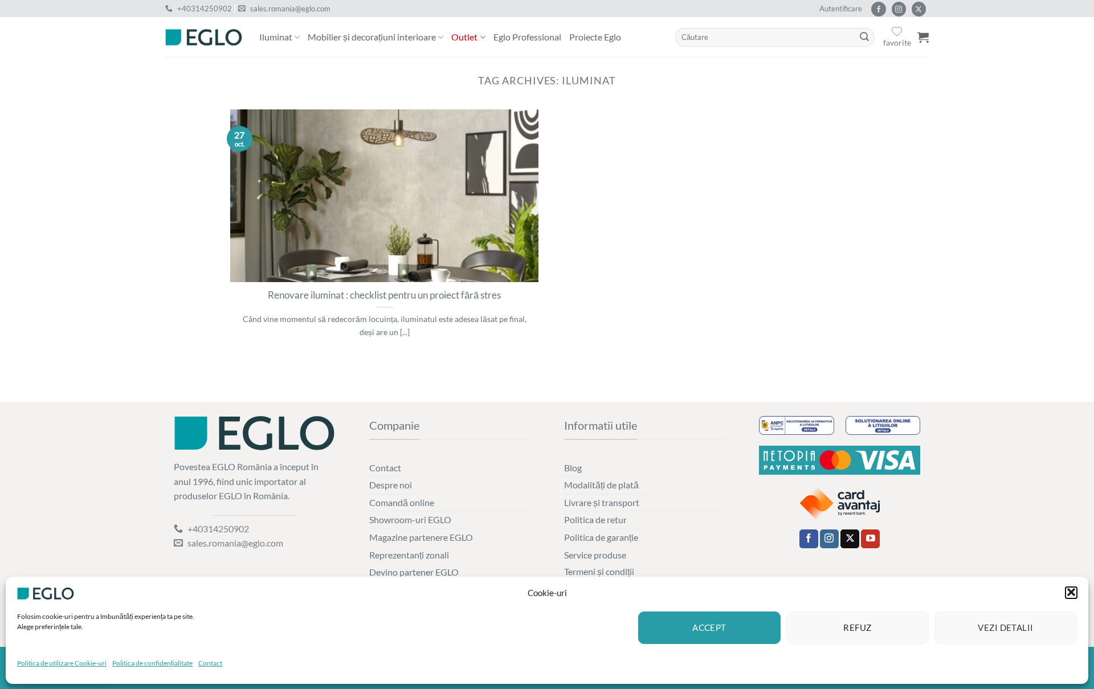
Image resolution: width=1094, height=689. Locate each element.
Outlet (464, 36)
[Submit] (864, 37)
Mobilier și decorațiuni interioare (372, 36)
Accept (709, 627)
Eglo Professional (527, 36)
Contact (210, 663)
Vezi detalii (1005, 627)
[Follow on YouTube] (870, 539)
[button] (1071, 592)
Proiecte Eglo (595, 36)
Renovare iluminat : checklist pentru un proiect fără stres (384, 295)
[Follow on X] (919, 9)
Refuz (857, 627)
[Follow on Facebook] (878, 9)
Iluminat (275, 36)
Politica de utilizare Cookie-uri (62, 663)
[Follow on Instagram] (899, 9)
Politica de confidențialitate (152, 663)
